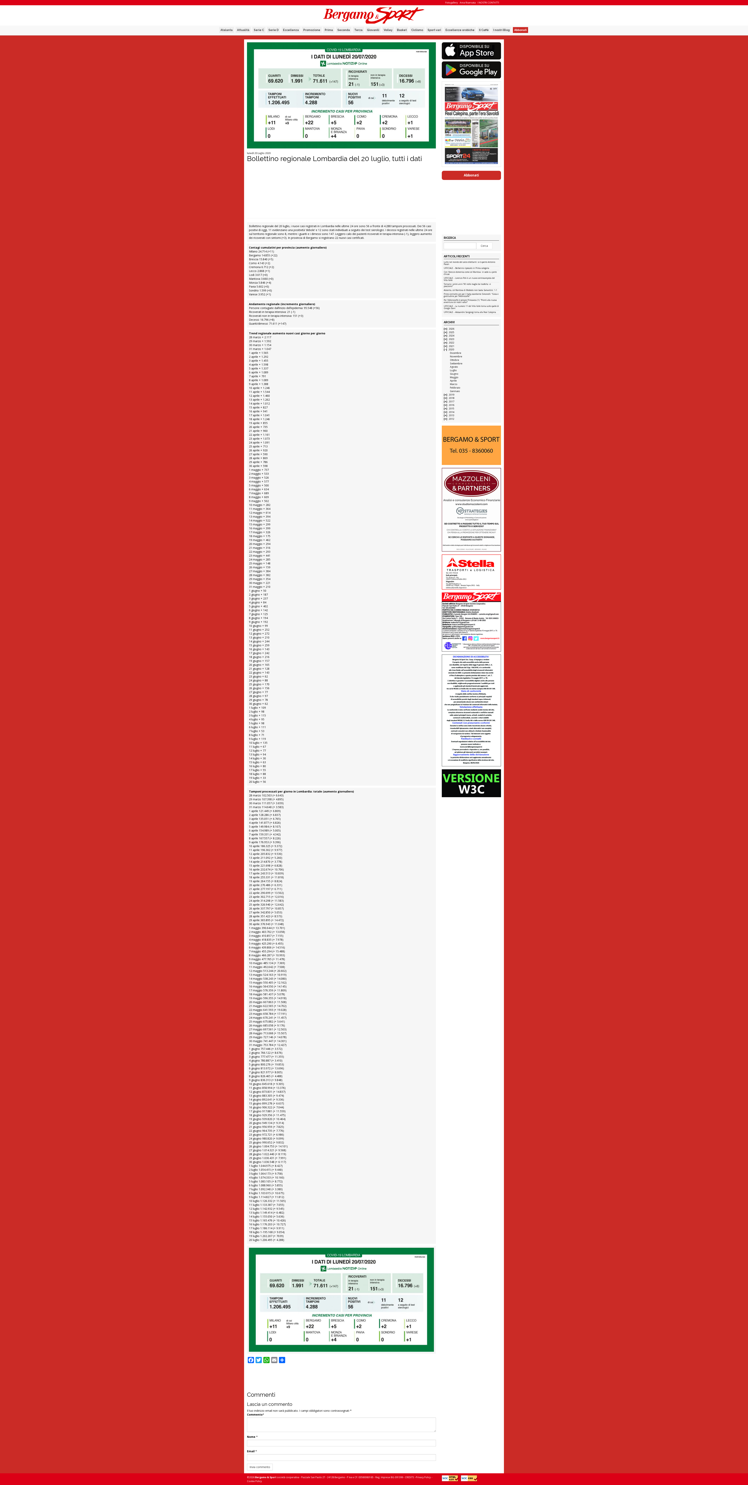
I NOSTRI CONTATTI (488, 2)
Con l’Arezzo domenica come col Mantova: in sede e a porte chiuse (470, 273)
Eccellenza (291, 30)
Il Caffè (484, 30)
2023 (451, 339)
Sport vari (434, 30)
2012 (451, 419)
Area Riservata (468, 2)
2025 (451, 332)
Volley (388, 30)
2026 (451, 328)
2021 (451, 346)
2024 (451, 335)
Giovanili (373, 30)
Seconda (343, 30)
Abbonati (520, 30)
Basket (402, 30)
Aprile (453, 380)
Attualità (243, 30)
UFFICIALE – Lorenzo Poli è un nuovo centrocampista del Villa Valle (469, 279)
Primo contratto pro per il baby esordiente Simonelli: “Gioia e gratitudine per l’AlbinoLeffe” (471, 295)
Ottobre (454, 360)
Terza (358, 30)
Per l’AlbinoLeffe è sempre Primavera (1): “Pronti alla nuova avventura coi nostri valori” (470, 301)
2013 (451, 415)
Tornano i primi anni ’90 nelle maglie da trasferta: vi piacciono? (467, 285)
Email (251, 1451)
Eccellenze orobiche (460, 30)
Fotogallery (451, 2)
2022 (451, 342)
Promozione (311, 30)
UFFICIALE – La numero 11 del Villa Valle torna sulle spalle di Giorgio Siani (471, 307)
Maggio (454, 377)
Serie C (259, 30)
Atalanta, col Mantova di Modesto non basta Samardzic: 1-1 (470, 290)
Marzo (453, 384)
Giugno (454, 373)
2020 (451, 349)
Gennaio (455, 391)
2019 (451, 394)
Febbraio (455, 387)
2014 (451, 412)
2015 (451, 408)
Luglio (453, 370)
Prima (329, 30)
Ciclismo (417, 30)
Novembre (456, 356)
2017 (451, 401)
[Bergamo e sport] (471, 445)
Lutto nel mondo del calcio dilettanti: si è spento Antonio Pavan (469, 263)
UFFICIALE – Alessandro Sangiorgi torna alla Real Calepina (470, 312)
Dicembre (455, 353)
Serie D (273, 30)
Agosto (454, 366)
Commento (255, 1414)
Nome (251, 1437)
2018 (451, 398)
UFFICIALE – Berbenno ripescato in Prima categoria (466, 268)
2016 (451, 405)
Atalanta (227, 30)
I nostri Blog (501, 30)
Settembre (456, 363)
